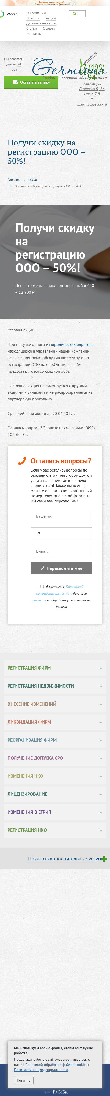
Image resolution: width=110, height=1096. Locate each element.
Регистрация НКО (27, 830)
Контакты (33, 33)
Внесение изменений (32, 704)
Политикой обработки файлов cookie (55, 1064)
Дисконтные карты (41, 23)
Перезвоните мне (64, 568)
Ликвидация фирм (29, 722)
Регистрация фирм (29, 668)
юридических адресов (71, 344)
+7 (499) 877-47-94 (92, 72)
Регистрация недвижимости (41, 686)
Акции (51, 18)
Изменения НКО (25, 776)
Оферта (49, 28)
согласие (39, 600)
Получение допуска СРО (35, 758)
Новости (33, 18)
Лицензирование (27, 794)
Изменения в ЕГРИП (29, 812)
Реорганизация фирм (32, 740)
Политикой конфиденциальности (41, 1069)
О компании (36, 13)
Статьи (31, 28)
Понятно (24, 1080)
